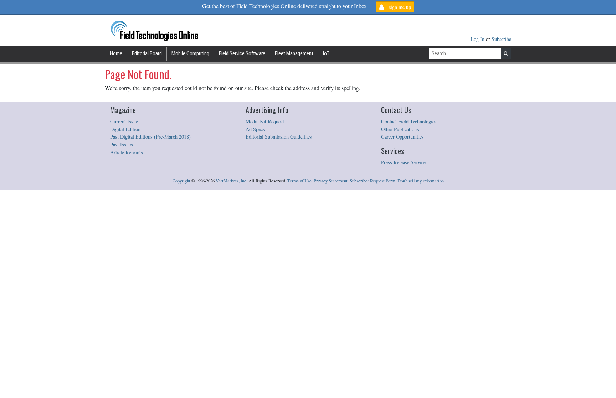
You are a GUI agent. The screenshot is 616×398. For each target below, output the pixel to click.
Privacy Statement (331, 181)
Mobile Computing (190, 53)
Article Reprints (126, 152)
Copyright (181, 181)
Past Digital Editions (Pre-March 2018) (150, 136)
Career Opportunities (402, 136)
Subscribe (501, 39)
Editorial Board (147, 53)
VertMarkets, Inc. (231, 181)
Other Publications (400, 129)
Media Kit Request (265, 121)
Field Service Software (242, 53)
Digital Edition (125, 129)
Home (116, 53)
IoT (326, 53)
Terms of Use (299, 181)
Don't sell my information (420, 181)
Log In (478, 39)
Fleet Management (294, 53)
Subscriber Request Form (372, 181)
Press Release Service (403, 162)
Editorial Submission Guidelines (279, 136)
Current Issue (124, 121)
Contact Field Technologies (409, 121)
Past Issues (121, 144)
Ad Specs (255, 129)
